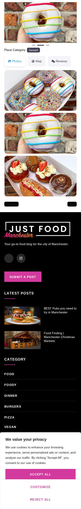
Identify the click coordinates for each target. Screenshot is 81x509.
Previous (11, 204)
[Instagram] (21, 258)
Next (72, 204)
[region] (40, 470)
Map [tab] (39, 61)
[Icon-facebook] (8, 258)
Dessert (33, 50)
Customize (40, 487)
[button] (9, 24)
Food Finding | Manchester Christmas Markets (59, 337)
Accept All (40, 474)
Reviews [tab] (61, 61)
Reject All (40, 499)
